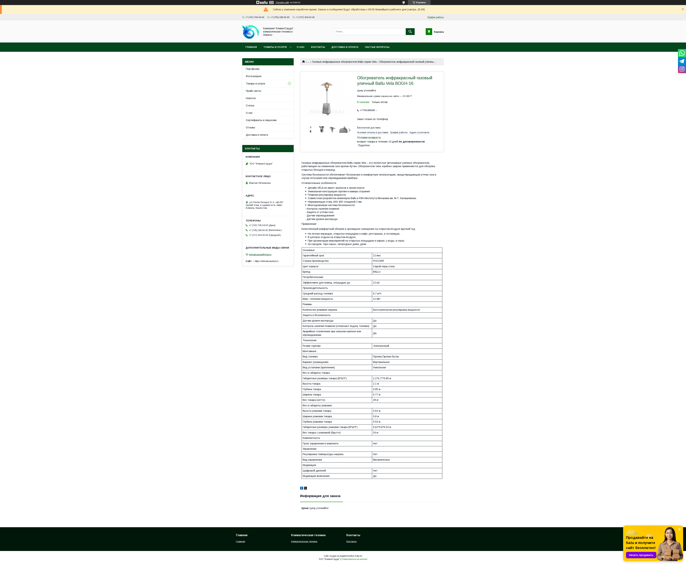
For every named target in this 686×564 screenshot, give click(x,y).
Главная (251, 47)
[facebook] (301, 488)
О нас (301, 47)
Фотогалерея (253, 76)
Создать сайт (282, 2)
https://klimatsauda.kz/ (267, 261)
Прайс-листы (253, 90)
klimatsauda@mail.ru (260, 254)
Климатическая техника (304, 541)
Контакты (318, 47)
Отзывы (250, 127)
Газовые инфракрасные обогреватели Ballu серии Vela (344, 61)
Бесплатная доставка (369, 127)
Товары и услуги (275, 47)
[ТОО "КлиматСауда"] (250, 37)
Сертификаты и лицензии (261, 120)
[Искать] (410, 31)
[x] (305, 488)
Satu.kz (358, 556)
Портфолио (253, 68)
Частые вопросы (377, 47)
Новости (251, 98)
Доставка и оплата (344, 47)
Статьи (250, 105)
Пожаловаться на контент (354, 559)
